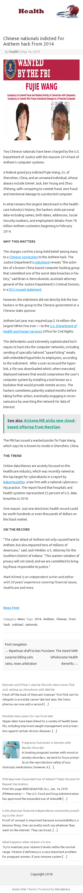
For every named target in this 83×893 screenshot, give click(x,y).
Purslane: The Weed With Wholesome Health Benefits (60, 657)
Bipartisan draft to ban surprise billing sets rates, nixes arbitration (23, 657)
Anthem (48, 619)
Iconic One (19, 889)
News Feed (11, 608)
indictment (42, 262)
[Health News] (41, 17)
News (21, 619)
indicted (17, 624)
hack (7, 624)
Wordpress (62, 889)
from (72, 619)
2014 (38, 619)
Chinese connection (23, 257)
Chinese (61, 619)
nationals (31, 624)
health (14, 52)
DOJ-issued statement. (25, 289)
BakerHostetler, (14, 482)
